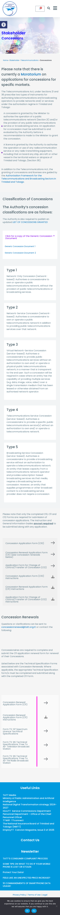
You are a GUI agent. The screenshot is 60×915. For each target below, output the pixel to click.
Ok (27, 911)
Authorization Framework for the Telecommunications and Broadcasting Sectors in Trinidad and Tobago (28, 179)
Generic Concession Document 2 (20, 253)
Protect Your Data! (13, 872)
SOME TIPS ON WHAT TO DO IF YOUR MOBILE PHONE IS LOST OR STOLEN (26, 865)
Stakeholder (14, 60)
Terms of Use (34, 894)
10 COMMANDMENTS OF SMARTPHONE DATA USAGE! (27, 885)
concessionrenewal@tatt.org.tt (18, 627)
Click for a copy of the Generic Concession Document (28, 237)
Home (5, 60)
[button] (3, 24)
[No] (56, 906)
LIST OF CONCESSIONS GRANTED (30, 222)
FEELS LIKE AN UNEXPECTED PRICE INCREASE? (26, 877)
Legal (44, 894)
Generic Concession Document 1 (20, 246)
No (34, 911)
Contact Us (30, 840)
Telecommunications (29, 60)
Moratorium (31, 74)
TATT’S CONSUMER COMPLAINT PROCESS (25, 858)
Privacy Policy (19, 894)
